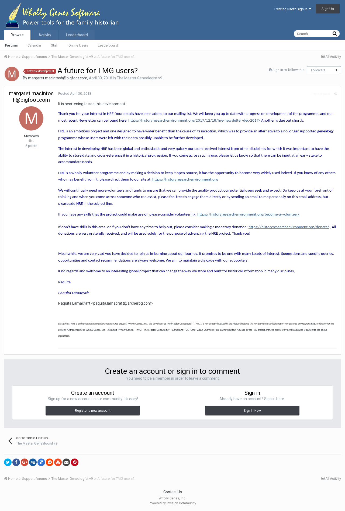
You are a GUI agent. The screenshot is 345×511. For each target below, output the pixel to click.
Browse (17, 35)
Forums (11, 45)
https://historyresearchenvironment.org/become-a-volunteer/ (248, 215)
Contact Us (172, 492)
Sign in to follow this (288, 70)
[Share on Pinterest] (74, 462)
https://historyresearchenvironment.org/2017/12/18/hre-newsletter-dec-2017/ (194, 121)
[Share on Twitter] (8, 462)
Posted (74, 93)
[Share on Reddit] (49, 462)
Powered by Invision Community (172, 503)
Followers (318, 70)
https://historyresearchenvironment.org (185, 180)
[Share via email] (66, 462)
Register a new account (93, 411)
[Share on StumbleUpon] (58, 462)
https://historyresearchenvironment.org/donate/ (289, 227)
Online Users (78, 45)
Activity (45, 35)
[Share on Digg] (33, 462)
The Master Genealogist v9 (139, 78)
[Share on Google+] (24, 462)
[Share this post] (335, 94)
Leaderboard (108, 45)
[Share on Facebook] (16, 462)
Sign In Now (252, 411)
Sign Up (328, 9)
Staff (55, 45)
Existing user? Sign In (291, 9)
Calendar (34, 45)
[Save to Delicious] (41, 462)
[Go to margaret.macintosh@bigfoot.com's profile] (12, 74)
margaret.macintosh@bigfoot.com (57, 78)
